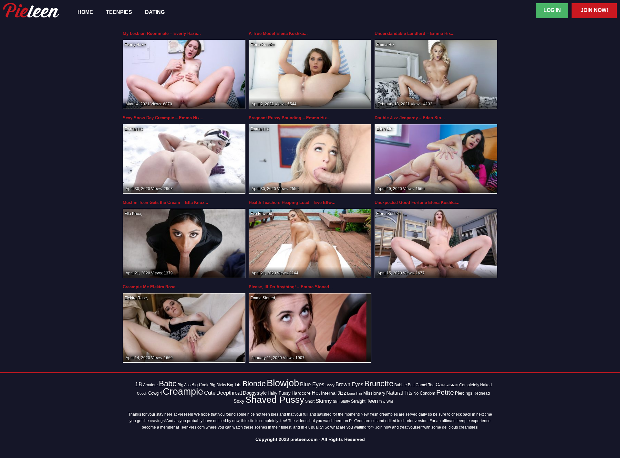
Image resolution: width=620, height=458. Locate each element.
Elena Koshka (262, 44)
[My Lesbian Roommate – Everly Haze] (184, 74)
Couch (142, 393)
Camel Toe (425, 385)
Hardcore (301, 393)
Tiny (382, 401)
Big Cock (200, 384)
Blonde (254, 384)
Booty (330, 385)
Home (85, 12)
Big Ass (184, 385)
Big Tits (234, 384)
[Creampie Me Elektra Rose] (184, 327)
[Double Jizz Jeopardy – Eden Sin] (436, 158)
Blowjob (283, 383)
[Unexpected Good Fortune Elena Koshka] (436, 243)
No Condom (424, 393)
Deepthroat (229, 393)
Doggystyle (255, 393)
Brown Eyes (349, 384)
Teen (372, 401)
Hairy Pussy (279, 393)
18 (138, 384)
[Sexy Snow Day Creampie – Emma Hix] (184, 158)
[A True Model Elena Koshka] (310, 74)
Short (310, 401)
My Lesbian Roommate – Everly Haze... (162, 33)
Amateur (150, 385)
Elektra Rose (135, 298)
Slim (336, 401)
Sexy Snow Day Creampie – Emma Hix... (163, 117)
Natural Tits (399, 393)
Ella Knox (132, 213)
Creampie (183, 391)
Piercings (463, 393)
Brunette (378, 383)
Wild (390, 401)
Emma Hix (385, 44)
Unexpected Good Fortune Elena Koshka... (417, 202)
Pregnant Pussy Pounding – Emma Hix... (290, 117)
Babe (168, 383)
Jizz (341, 393)
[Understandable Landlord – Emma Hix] (436, 74)
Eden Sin (384, 129)
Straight (358, 401)
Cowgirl (155, 393)
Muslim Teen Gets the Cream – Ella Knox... (165, 202)
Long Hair (354, 393)
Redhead (481, 393)
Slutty (345, 401)
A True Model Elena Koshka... (278, 33)
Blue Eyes (312, 384)
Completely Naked (475, 385)
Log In (552, 10)
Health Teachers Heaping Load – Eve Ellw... (292, 202)
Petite (445, 392)
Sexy (238, 401)
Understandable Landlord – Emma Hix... (415, 33)
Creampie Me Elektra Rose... (151, 286)
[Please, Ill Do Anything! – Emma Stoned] (310, 327)
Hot (316, 393)
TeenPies (119, 12)
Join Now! (594, 10)
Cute (209, 393)
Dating (155, 12)
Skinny (323, 401)
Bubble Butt (404, 385)
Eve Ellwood (261, 213)
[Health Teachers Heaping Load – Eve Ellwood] (310, 243)
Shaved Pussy (274, 400)
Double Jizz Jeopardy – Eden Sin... (410, 117)
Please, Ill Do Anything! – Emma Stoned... (291, 286)
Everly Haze (135, 44)
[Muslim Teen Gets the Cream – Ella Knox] (184, 243)
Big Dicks (218, 385)
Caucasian (447, 384)
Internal (328, 393)
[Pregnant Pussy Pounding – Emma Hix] (310, 158)
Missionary (374, 393)
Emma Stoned (262, 298)
